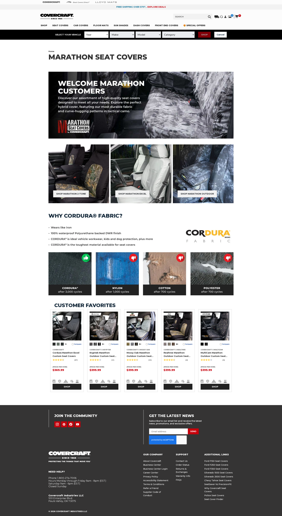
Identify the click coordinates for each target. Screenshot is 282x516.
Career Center (150, 472)
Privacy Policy (150, 476)
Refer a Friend (150, 488)
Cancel (220, 34)
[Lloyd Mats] (106, 2)
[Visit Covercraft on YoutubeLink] (77, 424)
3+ (103, 344)
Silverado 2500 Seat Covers (218, 476)
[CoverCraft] (51, 2)
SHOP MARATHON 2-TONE (71, 193)
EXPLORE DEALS (156, 7)
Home (51, 51)
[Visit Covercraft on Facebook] (71, 424)
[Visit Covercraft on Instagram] (57, 424)
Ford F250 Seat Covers (216, 465)
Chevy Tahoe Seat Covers (217, 480)
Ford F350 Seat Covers (216, 469)
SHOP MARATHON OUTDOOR (197, 193)
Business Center (152, 465)
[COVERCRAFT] (57, 17)
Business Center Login (155, 469)
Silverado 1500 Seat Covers (218, 472)
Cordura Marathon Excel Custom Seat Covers (66, 354)
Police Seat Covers (214, 495)
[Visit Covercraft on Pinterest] (64, 424)
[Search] (209, 17)
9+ (177, 344)
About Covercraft (152, 461)
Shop (204, 34)
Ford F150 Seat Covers (216, 461)
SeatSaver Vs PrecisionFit (217, 484)
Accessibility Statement (155, 480)
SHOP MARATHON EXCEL (132, 193)
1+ (66, 344)
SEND (193, 431)
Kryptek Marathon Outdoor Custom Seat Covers (102, 354)
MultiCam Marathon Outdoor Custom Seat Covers (213, 354)
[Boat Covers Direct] (78, 2)
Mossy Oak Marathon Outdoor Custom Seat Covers (139, 354)
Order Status (182, 465)
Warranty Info (183, 476)
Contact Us (182, 461)
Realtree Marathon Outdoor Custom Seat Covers (176, 354)
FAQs (179, 480)
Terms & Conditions (153, 484)
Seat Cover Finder (213, 499)
